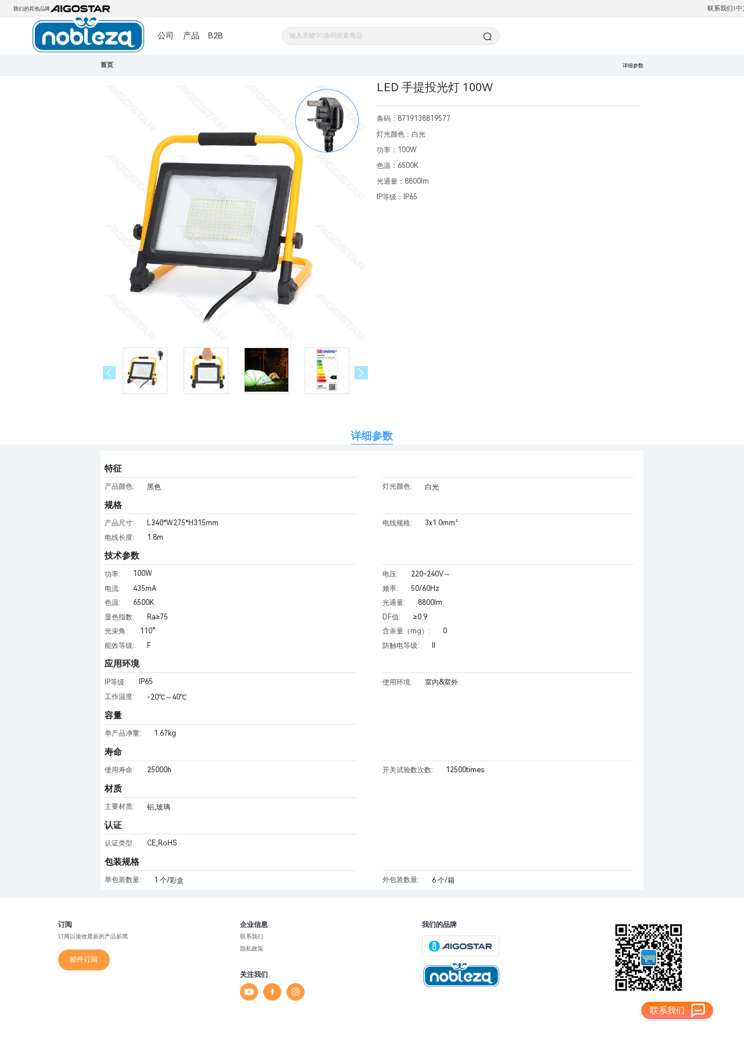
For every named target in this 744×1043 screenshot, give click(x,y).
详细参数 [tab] (372, 435)
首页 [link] (107, 65)
